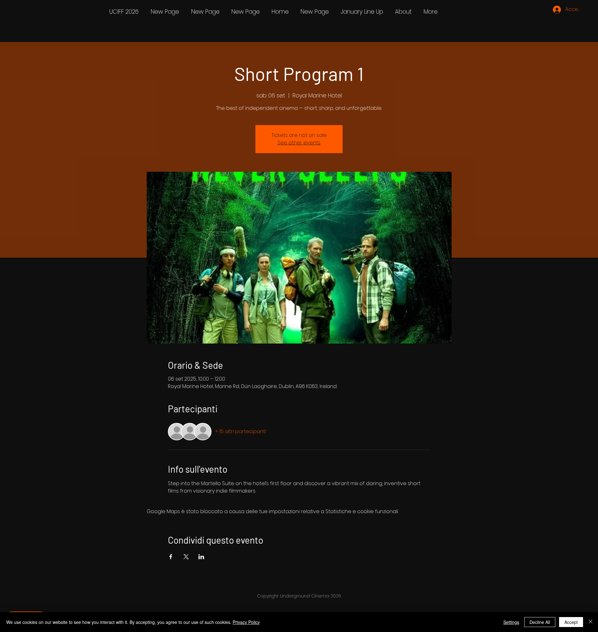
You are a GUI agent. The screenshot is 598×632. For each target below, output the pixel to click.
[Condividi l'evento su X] (186, 556)
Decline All (539, 622)
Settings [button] (511, 622)
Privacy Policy (246, 622)
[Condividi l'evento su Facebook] (171, 556)
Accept (571, 622)
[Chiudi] (590, 622)
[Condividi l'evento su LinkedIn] (201, 556)
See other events (299, 142)
